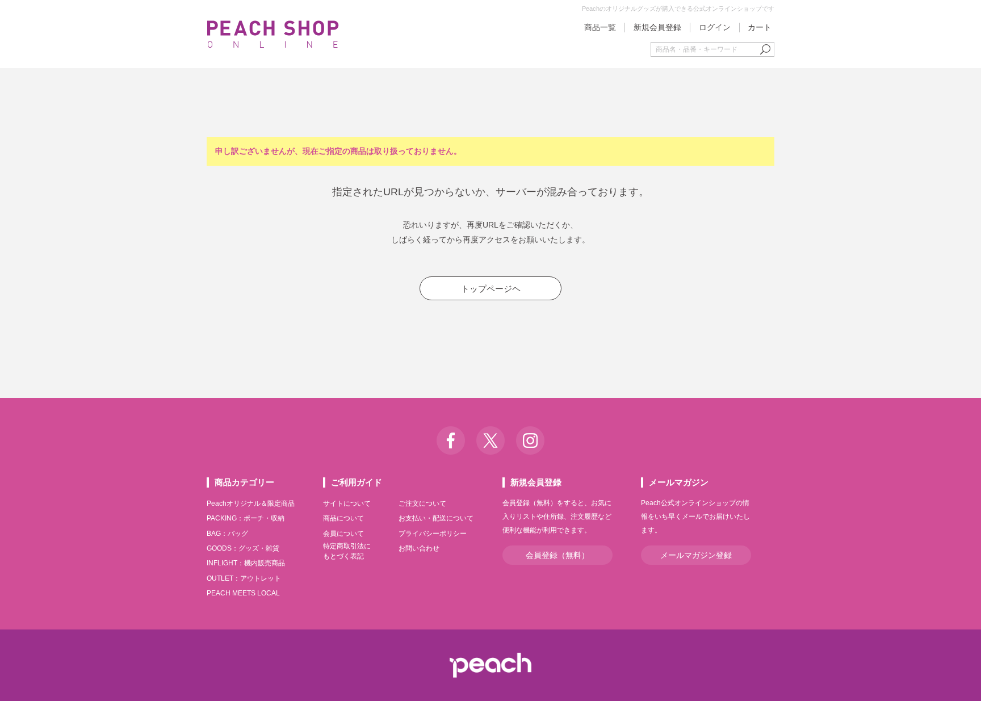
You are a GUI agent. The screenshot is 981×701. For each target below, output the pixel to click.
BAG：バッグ (227, 534)
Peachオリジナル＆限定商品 (251, 503)
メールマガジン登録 (696, 555)
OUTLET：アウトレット (244, 578)
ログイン (715, 27)
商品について (343, 518)
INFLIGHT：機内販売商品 (246, 563)
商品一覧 (600, 27)
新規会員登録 (657, 27)
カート (760, 27)
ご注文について (422, 503)
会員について (343, 534)
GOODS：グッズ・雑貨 (243, 548)
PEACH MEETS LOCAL (243, 593)
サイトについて (347, 503)
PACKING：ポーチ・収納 (245, 518)
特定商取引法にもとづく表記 (347, 551)
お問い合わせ (419, 548)
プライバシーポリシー (433, 534)
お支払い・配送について (436, 518)
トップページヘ (491, 288)
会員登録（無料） (557, 555)
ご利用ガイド (356, 482)
